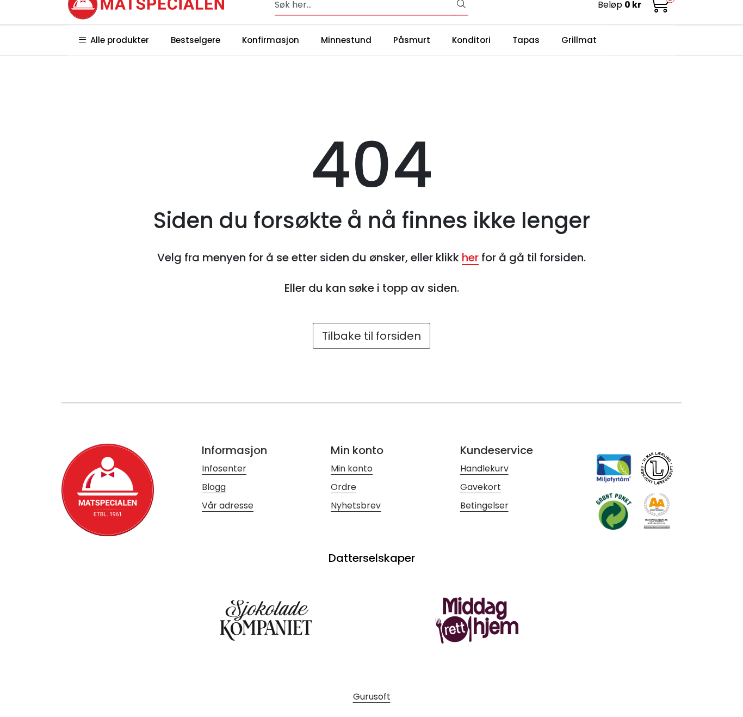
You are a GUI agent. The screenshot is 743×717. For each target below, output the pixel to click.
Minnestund (346, 40)
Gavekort (480, 487)
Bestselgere (195, 40)
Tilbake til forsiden (371, 336)
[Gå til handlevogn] (660, 7)
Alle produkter (117, 40)
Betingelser (484, 505)
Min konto (352, 468)
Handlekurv (484, 468)
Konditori (471, 40)
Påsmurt (411, 40)
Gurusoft (372, 696)
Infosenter (224, 468)
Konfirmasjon (270, 40)
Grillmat (579, 40)
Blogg (214, 487)
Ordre (343, 487)
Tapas (526, 40)
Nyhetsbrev (356, 505)
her (470, 257)
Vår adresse (227, 505)
